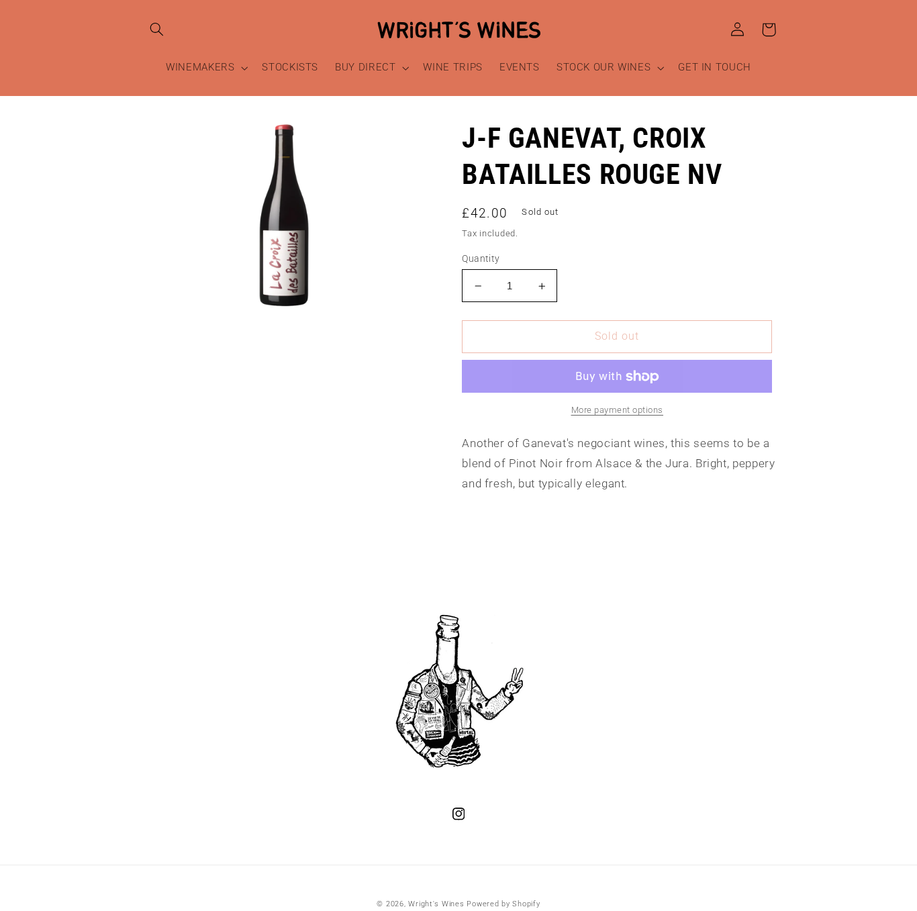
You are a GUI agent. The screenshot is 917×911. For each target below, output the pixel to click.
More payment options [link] (617, 410)
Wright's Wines (436, 904)
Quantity (480, 258)
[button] (157, 29)
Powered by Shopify (503, 904)
